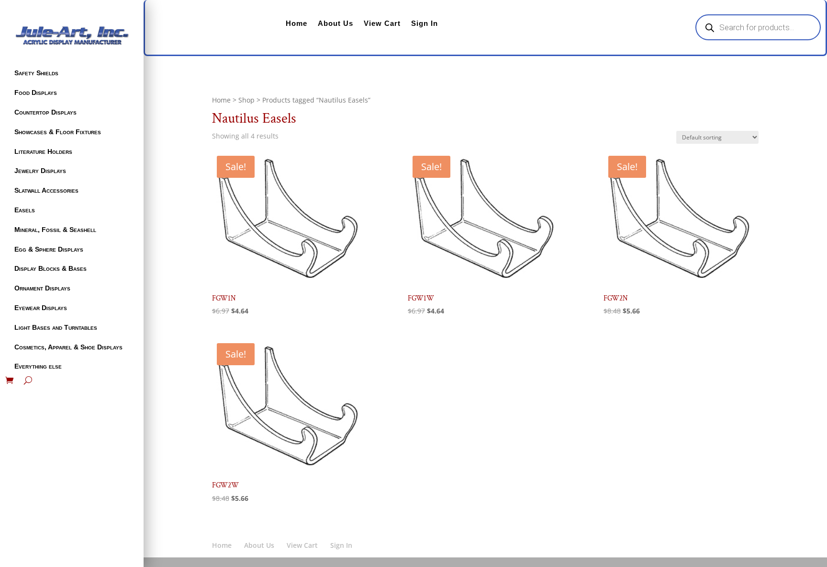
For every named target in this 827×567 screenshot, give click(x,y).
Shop (246, 99)
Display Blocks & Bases (50, 268)
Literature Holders (43, 151)
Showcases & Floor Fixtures (57, 132)
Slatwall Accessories (46, 190)
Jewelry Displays (40, 170)
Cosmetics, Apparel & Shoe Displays (68, 347)
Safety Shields (36, 73)
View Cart (382, 23)
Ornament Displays (42, 288)
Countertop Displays (45, 112)
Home (296, 23)
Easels (24, 210)
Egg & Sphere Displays (48, 249)
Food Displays (35, 92)
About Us (335, 23)
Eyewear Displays (40, 308)
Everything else (38, 366)
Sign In (424, 23)
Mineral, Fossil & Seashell (55, 229)
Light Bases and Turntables (55, 327)
